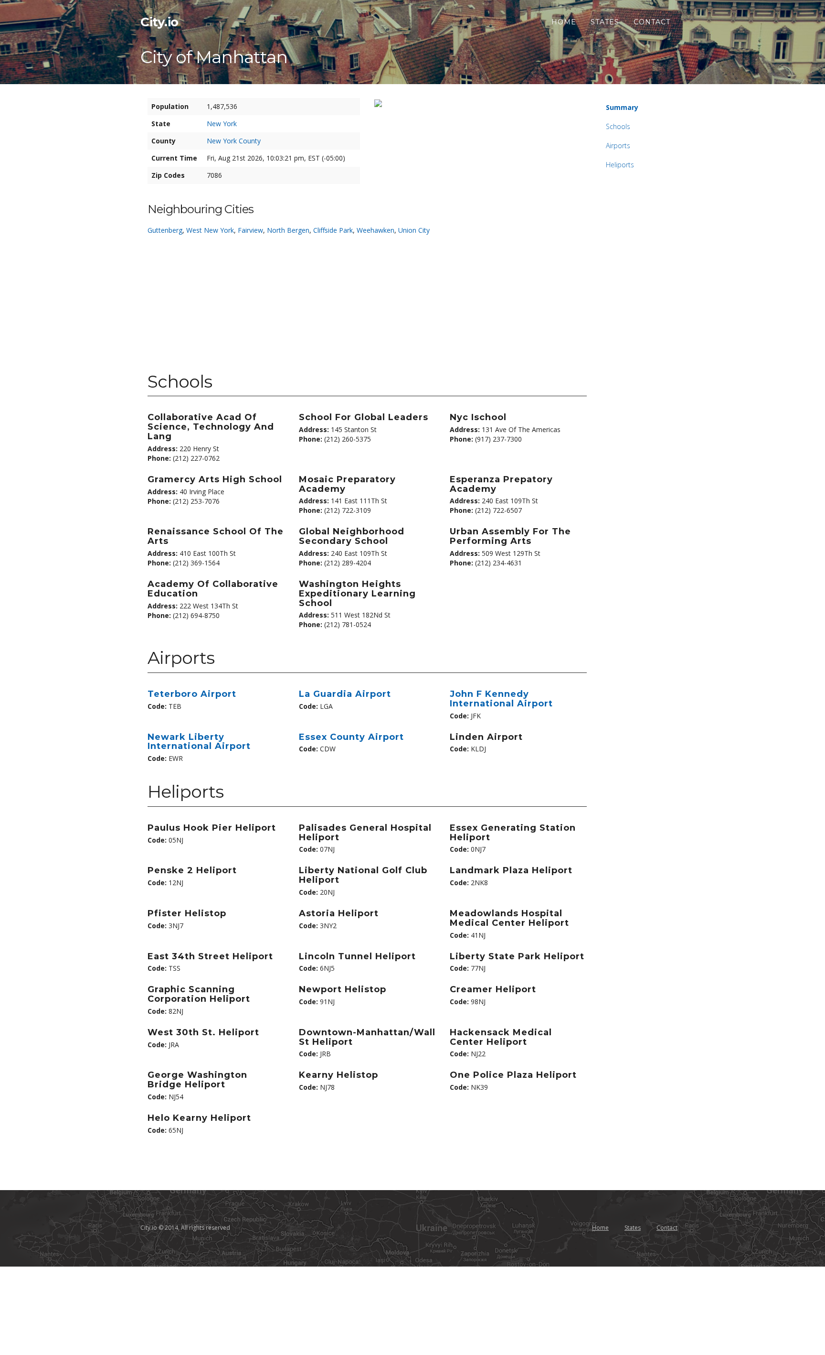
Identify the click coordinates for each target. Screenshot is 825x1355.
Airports (618, 145)
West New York (210, 230)
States (605, 22)
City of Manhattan (213, 56)
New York (222, 123)
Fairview (250, 230)
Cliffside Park (333, 230)
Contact (652, 22)
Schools (618, 126)
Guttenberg (165, 230)
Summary (622, 107)
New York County (234, 140)
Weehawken (375, 230)
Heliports (620, 164)
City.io (159, 22)
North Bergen (288, 230)
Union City (414, 230)
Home (563, 22)
